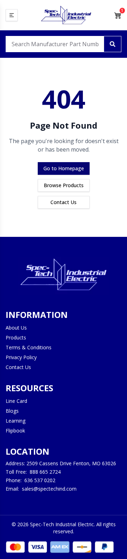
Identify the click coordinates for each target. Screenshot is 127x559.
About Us (16, 327)
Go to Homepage (63, 168)
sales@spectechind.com (49, 488)
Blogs (12, 410)
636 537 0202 (39, 480)
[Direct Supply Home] (66, 15)
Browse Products (64, 185)
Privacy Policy (21, 357)
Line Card (16, 401)
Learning (15, 420)
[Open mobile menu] (12, 15)
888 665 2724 (45, 471)
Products (16, 337)
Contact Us (63, 202)
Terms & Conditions (29, 347)
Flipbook (15, 430)
